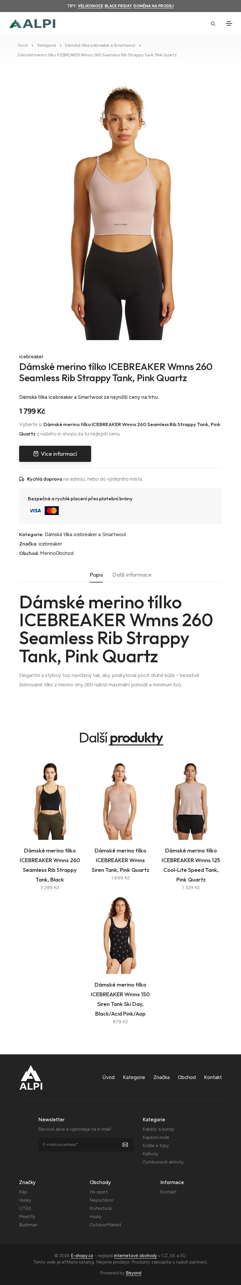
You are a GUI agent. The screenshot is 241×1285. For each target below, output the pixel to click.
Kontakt (213, 1077)
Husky (25, 1200)
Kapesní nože (156, 1137)
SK (172, 1255)
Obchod (187, 1077)
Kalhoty (150, 1153)
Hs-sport (99, 1192)
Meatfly (27, 1216)
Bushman (28, 1224)
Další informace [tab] (132, 574)
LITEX (25, 1208)
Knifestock (101, 1208)
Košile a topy (156, 1145)
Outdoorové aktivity (163, 1162)
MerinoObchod (56, 553)
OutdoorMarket (105, 1224)
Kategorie (47, 45)
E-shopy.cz (82, 1255)
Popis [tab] (96, 574)
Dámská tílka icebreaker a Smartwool (100, 45)
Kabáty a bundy (158, 1129)
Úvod (23, 45)
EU (183, 1255)
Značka (161, 1077)
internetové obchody (135, 1255)
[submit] (128, 1145)
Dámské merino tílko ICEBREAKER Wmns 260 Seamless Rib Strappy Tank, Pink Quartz (97, 55)
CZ (165, 1255)
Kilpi (23, 1192)
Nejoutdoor (101, 1200)
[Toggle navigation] (229, 23)
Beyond (133, 1273)
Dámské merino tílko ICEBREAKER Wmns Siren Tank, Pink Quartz (120, 860)
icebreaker (31, 356)
